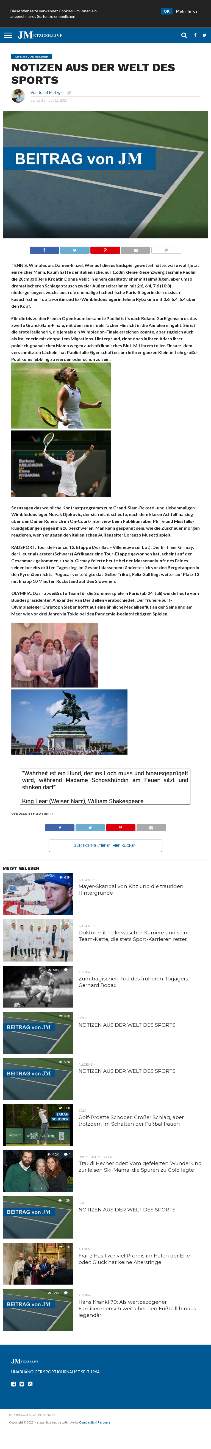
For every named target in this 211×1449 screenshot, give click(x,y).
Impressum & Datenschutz (32, 1415)
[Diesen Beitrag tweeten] (75, 248)
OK (167, 11)
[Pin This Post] (105, 248)
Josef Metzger (51, 92)
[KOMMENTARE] (166, 248)
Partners (104, 1422)
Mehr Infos (187, 11)
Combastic (87, 1422)
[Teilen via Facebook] (44, 248)
